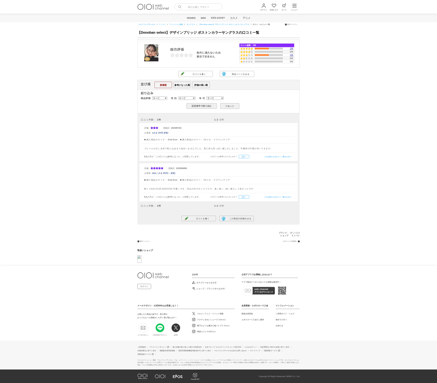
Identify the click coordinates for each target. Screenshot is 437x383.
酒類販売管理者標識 (167, 351)
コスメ (233, 17)
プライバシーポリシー (157, 347)
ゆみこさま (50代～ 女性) (163, 173)
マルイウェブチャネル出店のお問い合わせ (230, 351)
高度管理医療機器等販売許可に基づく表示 (194, 351)
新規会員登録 (247, 313)
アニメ (246, 17)
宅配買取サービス (270, 351)
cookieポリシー (251, 347)
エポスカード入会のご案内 (253, 319)
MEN (203, 18)
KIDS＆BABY (218, 17)
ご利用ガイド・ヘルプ (285, 313)
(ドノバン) (295, 233)
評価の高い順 (201, 85)
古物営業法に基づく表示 (146, 351)
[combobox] (198, 6)
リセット (229, 106)
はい (244, 156)
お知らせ (279, 325)
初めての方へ (281, 319)
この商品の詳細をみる (240, 218)
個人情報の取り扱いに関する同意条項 (187, 347)
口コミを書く (199, 74)
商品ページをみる (241, 74)
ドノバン (295, 235)
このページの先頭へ (290, 241)
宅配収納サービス (144, 354)
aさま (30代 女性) (160, 133)
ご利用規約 (141, 347)
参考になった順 (182, 85)
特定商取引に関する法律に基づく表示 (274, 347)
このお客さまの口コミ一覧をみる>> (278, 157)
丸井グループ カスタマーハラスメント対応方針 (223, 347)
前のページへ (292, 24)
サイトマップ (255, 351)
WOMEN (191, 18)
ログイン (144, 286)
